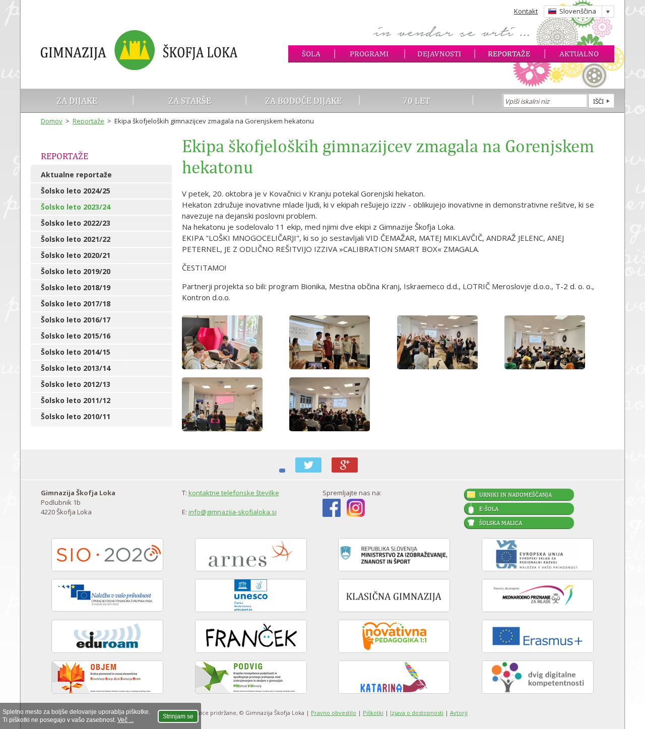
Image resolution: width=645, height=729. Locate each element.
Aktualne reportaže (76, 174)
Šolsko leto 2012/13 (75, 384)
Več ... (125, 719)
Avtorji (459, 712)
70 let (416, 100)
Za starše (189, 100)
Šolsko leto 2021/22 (75, 239)
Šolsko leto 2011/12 (75, 400)
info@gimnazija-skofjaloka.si (232, 511)
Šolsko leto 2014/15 (75, 352)
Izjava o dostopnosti (416, 712)
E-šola (488, 508)
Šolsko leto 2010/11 (75, 416)
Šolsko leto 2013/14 (75, 368)
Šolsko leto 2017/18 (75, 303)
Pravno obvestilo (333, 712)
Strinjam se (178, 716)
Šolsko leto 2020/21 (75, 255)
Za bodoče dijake (303, 100)
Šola (311, 53)
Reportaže (509, 53)
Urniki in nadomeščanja (515, 494)
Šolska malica (500, 522)
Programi (369, 53)
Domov (51, 120)
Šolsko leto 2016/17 (75, 319)
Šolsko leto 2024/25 (75, 190)
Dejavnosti (439, 53)
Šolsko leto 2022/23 (75, 223)
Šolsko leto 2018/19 (75, 287)
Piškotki (373, 712)
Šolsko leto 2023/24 (75, 207)
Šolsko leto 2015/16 (75, 336)
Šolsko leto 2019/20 (75, 271)
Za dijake (76, 100)
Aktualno (579, 53)
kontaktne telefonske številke (233, 492)
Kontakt (526, 11)
